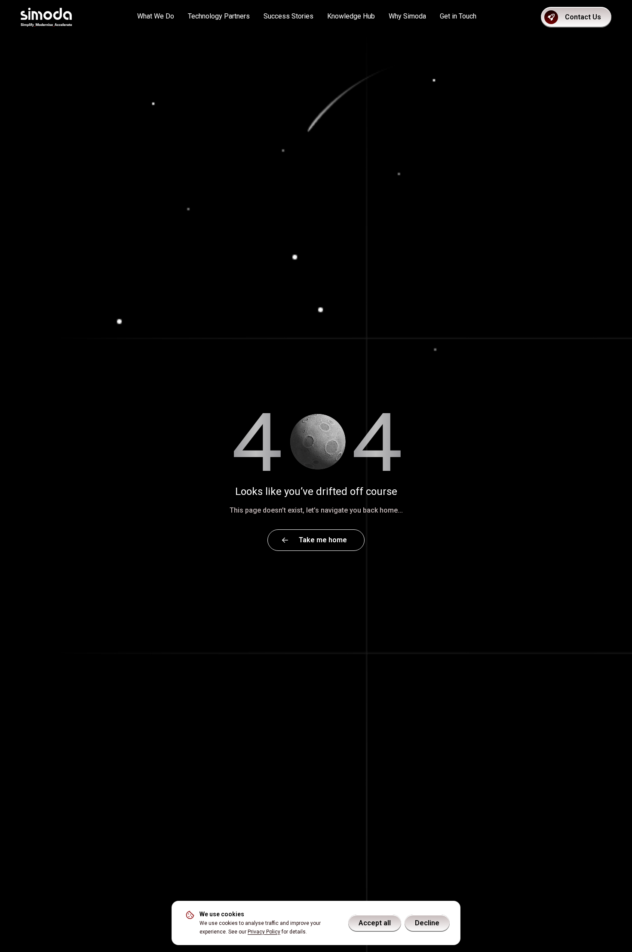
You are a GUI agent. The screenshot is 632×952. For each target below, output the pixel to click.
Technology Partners (219, 16)
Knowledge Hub (351, 16)
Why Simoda (407, 16)
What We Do (155, 16)
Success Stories (288, 16)
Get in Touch (458, 16)
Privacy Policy (264, 932)
